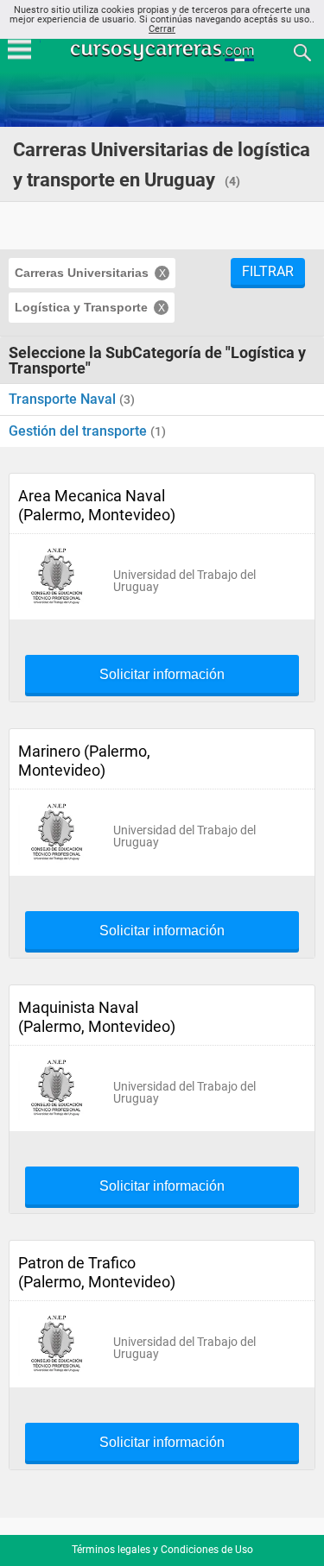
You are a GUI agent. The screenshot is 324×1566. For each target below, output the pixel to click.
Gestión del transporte (79, 431)
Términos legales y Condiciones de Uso (162, 1550)
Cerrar (162, 29)
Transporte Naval (64, 399)
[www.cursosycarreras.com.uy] (164, 51)
